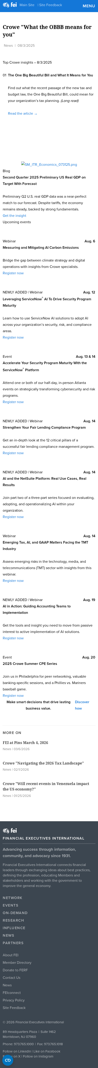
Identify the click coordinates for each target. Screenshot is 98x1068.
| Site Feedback (50, 5)
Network (13, 898)
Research (13, 920)
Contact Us (11, 977)
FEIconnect (12, 992)
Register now (13, 273)
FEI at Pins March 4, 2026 (25, 743)
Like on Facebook (47, 1051)
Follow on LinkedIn (17, 1051)
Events (10, 905)
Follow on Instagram (38, 1056)
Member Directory (17, 962)
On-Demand (15, 913)
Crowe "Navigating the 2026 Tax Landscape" (43, 763)
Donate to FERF (15, 970)
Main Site (27, 5)
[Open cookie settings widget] (7, 1060)
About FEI (10, 955)
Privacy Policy (14, 1000)
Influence (14, 928)
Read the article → (23, 113)
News (8, 45)
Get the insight (14, 215)
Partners (13, 943)
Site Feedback (14, 1008)
